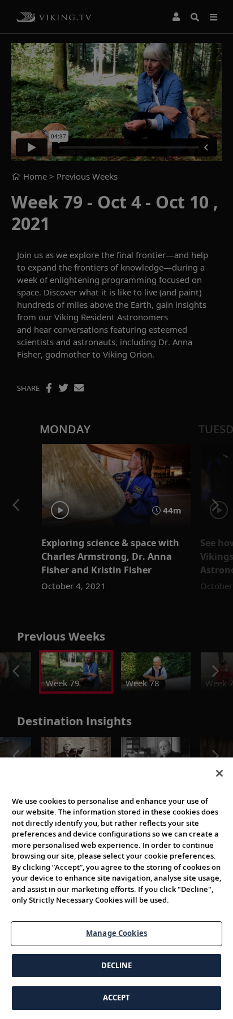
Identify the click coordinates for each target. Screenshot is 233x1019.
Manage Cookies (116, 933)
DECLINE (116, 965)
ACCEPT (117, 997)
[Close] (219, 773)
